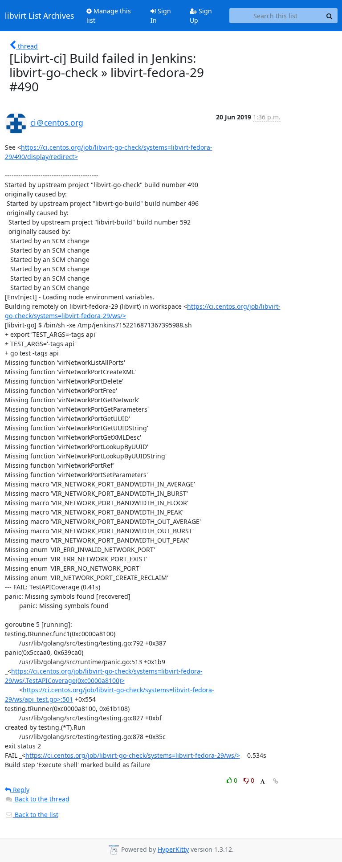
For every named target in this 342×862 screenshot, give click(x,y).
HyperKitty (173, 849)
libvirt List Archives (39, 15)
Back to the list (35, 814)
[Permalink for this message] (276, 781)
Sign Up (201, 16)
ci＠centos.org (56, 122)
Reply (20, 789)
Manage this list (108, 16)
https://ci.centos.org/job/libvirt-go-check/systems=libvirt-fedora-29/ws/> (132, 755)
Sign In (161, 16)
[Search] (330, 15)
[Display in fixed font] (262, 782)
